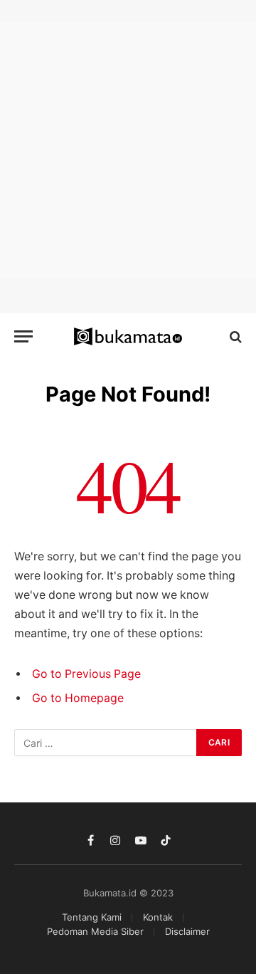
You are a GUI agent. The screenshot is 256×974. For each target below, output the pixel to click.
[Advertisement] (128, 149)
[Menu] (23, 336)
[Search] (234, 336)
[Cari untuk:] (106, 742)
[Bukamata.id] (128, 336)
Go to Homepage (78, 698)
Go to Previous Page (86, 674)
